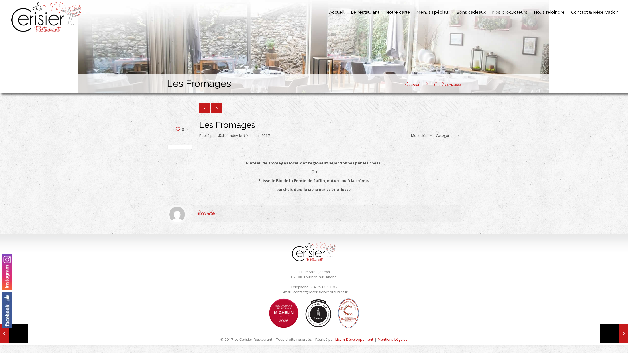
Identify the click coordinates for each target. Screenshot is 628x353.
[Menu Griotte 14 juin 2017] (14, 333)
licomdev (230, 135)
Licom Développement (354, 339)
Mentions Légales (392, 339)
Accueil (412, 83)
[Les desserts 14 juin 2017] (614, 333)
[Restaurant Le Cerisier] (46, 17)
